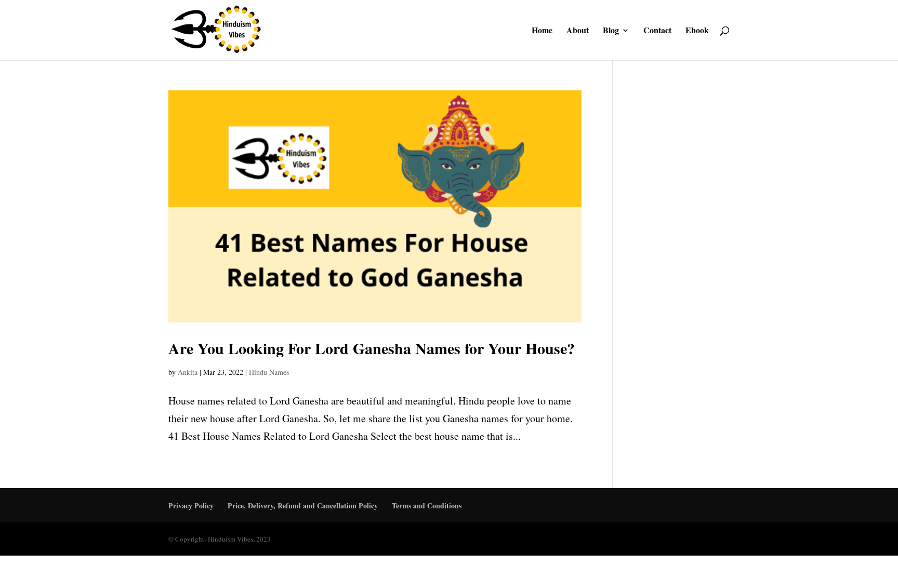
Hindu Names (269, 372)
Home (542, 31)
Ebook (697, 31)
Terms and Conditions (426, 505)
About (577, 31)
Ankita (187, 372)
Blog (611, 31)
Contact (657, 31)
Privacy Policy (191, 505)
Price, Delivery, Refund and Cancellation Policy (303, 505)
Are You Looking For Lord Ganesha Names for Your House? (371, 347)
